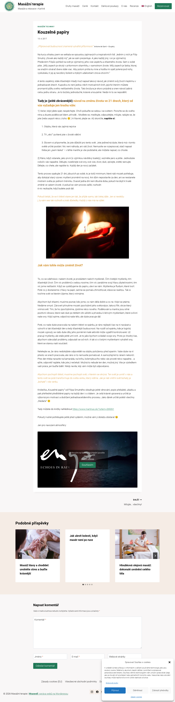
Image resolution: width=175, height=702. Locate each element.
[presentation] (37, 544)
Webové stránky (117, 656)
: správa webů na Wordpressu (48, 693)
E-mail (76, 656)
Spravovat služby (112, 683)
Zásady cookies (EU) (51, 681)
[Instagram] (92, 692)
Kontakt (94, 6)
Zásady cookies (136, 697)
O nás (124, 6)
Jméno (38, 656)
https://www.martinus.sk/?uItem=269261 (93, 409)
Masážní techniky (46, 27)
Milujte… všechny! (133, 502)
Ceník (85, 6)
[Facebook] (97, 692)
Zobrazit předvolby (160, 690)
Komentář (40, 619)
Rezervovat (163, 6)
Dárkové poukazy (110, 6)
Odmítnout (137, 690)
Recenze (134, 6)
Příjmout (115, 690)
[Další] (155, 555)
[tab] (83, 584)
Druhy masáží (72, 6)
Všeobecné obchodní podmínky (81, 681)
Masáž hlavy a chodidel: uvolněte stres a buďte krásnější (34, 569)
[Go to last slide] (20, 555)
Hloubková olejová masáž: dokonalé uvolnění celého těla (135, 569)
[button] (169, 662)
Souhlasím (87, 464)
